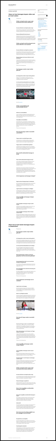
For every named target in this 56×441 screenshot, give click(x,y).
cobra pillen (20, 313)
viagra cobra (20, 102)
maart (39, 34)
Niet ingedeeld (10, 232)
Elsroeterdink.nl (12, 4)
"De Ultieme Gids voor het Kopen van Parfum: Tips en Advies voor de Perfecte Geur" (42, 21)
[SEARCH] (46, 15)
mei (38, 33)
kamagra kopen (10, 233)
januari (39, 35)
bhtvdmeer (10, 230)
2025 (38, 36)
